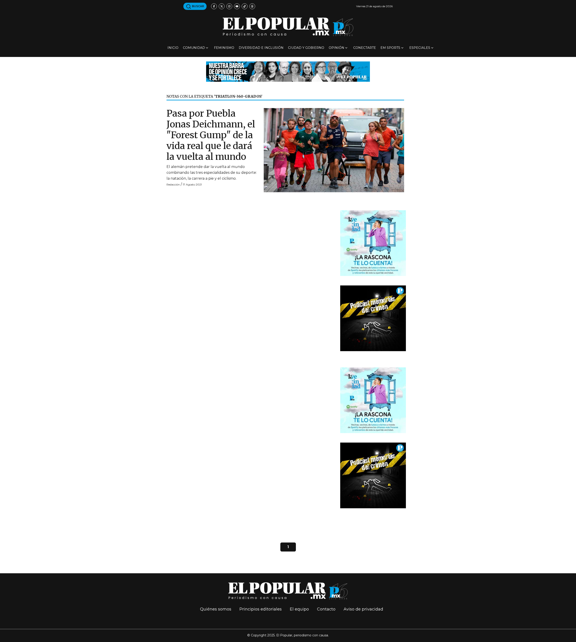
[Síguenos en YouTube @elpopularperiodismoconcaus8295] (237, 6)
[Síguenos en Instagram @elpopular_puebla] (229, 6)
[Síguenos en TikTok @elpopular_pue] (245, 6)
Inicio (172, 48)
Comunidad (194, 48)
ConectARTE (364, 48)
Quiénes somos (215, 609)
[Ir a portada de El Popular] (288, 26)
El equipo (299, 609)
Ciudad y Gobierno (306, 48)
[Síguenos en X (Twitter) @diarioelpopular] (222, 6)
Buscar (197, 6)
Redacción (173, 184)
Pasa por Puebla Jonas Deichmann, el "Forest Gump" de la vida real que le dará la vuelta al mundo (210, 135)
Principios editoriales (260, 609)
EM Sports (390, 48)
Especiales (419, 48)
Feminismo (224, 48)
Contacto (326, 609)
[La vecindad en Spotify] (373, 243)
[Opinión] (288, 71)
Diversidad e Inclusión (261, 48)
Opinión (336, 48)
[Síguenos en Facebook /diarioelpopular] (214, 6)
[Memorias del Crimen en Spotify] (373, 318)
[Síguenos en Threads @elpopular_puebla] (252, 6)
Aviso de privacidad (363, 609)
